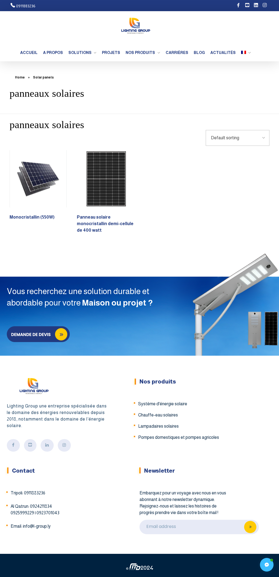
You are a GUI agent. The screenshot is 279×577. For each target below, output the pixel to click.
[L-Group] (136, 25)
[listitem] (183, 503)
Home (20, 77)
